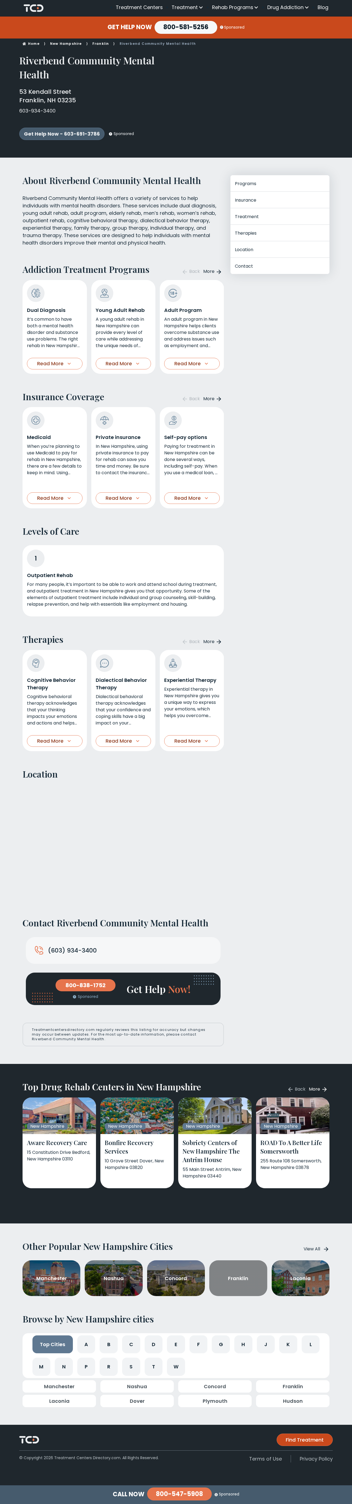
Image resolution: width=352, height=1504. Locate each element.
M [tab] (41, 1366)
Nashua (137, 1386)
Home (34, 43)
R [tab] (108, 1366)
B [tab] (108, 1344)
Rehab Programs (232, 7)
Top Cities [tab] (52, 1344)
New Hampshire (66, 43)
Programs (245, 183)
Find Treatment (305, 1439)
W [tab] (176, 1366)
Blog (323, 7)
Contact (244, 266)
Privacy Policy (316, 1458)
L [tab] (311, 1344)
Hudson (293, 1401)
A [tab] (86, 1344)
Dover (137, 1401)
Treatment (185, 7)
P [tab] (86, 1366)
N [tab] (64, 1366)
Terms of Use (265, 1458)
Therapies (246, 233)
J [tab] (265, 1344)
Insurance (245, 200)
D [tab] (153, 1344)
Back (194, 271)
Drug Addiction (285, 7)
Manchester (59, 1386)
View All (312, 1249)
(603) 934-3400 (72, 950)
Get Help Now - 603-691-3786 (62, 133)
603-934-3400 (37, 110)
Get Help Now (130, 27)
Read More (50, 363)
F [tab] (198, 1344)
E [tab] (176, 1344)
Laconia (59, 1401)
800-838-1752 (85, 985)
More (209, 271)
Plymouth (215, 1401)
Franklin (100, 43)
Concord (215, 1386)
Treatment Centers (139, 7)
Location (244, 249)
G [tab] (221, 1344)
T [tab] (153, 1366)
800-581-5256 (185, 27)
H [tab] (243, 1344)
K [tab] (288, 1344)
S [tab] (131, 1366)
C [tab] (131, 1344)
